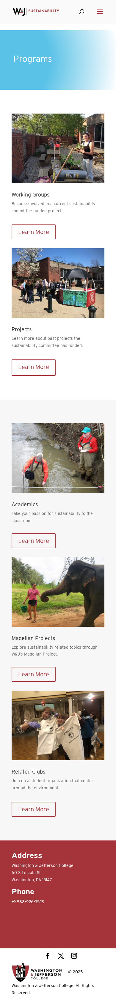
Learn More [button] (33, 231)
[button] (99, 15)
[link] (36, 11)
